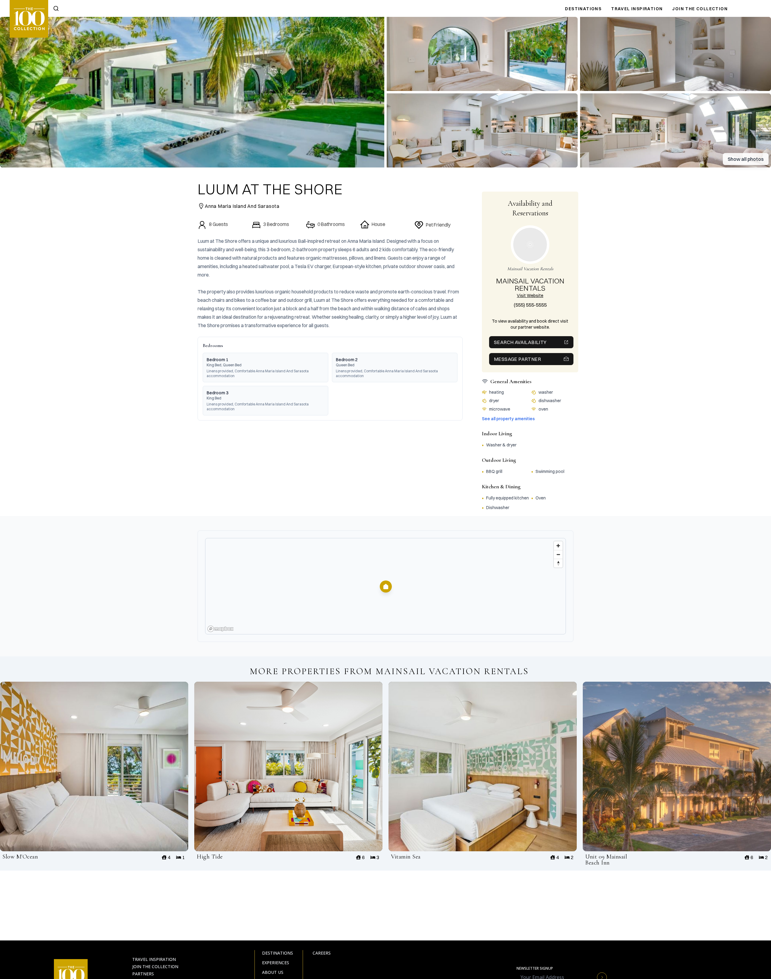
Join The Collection (700, 8)
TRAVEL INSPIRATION (637, 8)
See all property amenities (508, 418)
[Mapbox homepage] (220, 628)
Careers (322, 953)
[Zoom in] (558, 545)
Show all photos (746, 159)
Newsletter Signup (535, 968)
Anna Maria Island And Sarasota (242, 206)
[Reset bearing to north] (558, 563)
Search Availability (520, 342)
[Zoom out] (558, 554)
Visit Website (530, 295)
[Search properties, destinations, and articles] (56, 8)
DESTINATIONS (583, 8)
